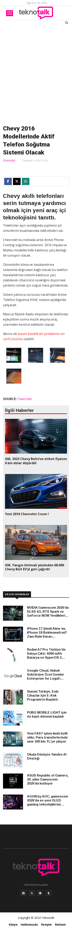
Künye (13, 924)
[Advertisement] (36, 74)
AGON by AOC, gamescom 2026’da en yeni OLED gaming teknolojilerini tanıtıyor (47, 801)
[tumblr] (48, 894)
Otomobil (9, 160)
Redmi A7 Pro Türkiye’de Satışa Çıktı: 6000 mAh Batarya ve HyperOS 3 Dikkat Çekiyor (46, 654)
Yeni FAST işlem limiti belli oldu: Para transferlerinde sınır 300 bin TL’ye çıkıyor (47, 737)
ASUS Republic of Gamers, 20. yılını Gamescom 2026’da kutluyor (47, 779)
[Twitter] (32, 894)
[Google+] (40, 894)
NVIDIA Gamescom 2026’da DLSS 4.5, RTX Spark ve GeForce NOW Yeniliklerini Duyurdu (48, 612)
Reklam (60, 924)
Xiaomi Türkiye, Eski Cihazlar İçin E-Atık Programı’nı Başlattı (42, 695)
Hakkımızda (29, 924)
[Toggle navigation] (9, 13)
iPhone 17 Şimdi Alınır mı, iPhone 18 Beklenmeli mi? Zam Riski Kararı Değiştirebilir (47, 633)
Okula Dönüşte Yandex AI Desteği (46, 756)
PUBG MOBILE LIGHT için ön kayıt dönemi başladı (47, 714)
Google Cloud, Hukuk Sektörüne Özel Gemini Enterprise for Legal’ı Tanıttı (45, 675)
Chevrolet (24, 399)
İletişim (46, 924)
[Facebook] (23, 894)
